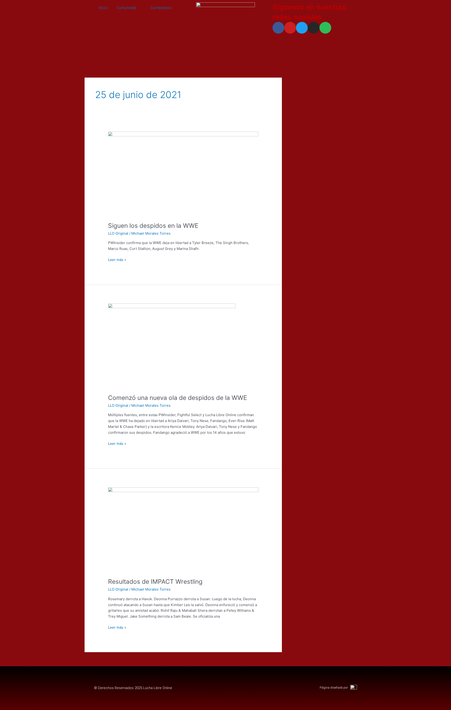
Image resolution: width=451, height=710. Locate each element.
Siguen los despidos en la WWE (153, 225)
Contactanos (161, 7)
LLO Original (118, 233)
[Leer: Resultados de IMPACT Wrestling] (183, 529)
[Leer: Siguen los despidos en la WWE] (183, 173)
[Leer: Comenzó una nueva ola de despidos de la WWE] (171, 345)
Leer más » (117, 259)
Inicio (103, 7)
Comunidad (126, 7)
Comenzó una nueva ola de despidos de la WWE (177, 397)
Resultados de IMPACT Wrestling (155, 581)
